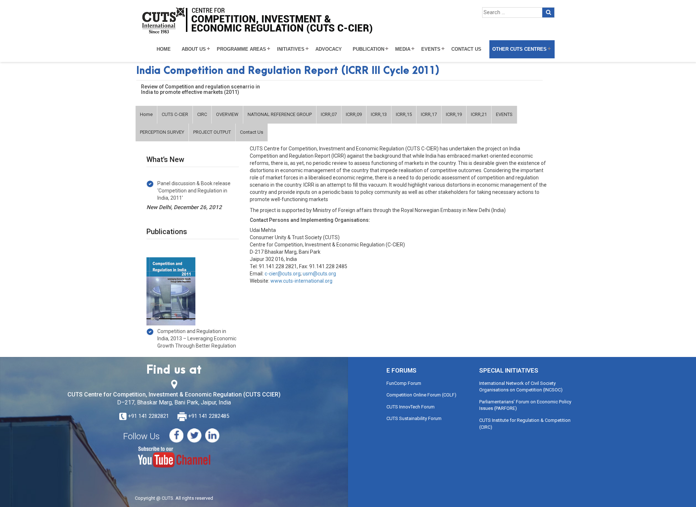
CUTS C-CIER (175, 114)
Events (430, 49)
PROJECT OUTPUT (212, 132)
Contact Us (466, 49)
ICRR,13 (379, 114)
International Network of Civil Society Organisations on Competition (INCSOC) (521, 387)
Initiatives (290, 49)
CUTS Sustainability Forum (414, 418)
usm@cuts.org (319, 274)
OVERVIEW (227, 114)
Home (164, 49)
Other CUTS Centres (519, 49)
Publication (368, 49)
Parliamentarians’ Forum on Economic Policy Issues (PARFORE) (525, 405)
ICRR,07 (329, 114)
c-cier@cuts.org (283, 274)
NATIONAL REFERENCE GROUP (280, 114)
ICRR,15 (404, 114)
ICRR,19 (454, 114)
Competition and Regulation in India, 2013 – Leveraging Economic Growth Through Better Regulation (196, 338)
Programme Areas (241, 49)
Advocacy (328, 49)
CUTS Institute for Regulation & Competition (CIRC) (525, 423)
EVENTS (504, 114)
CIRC (202, 114)
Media (402, 49)
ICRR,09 (354, 114)
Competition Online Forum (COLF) (421, 395)
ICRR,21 (479, 114)
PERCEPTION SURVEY (162, 132)
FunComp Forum (403, 383)
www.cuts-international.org (301, 281)
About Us (194, 49)
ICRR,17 (429, 114)
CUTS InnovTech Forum (410, 407)
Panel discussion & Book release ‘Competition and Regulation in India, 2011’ (194, 190)
